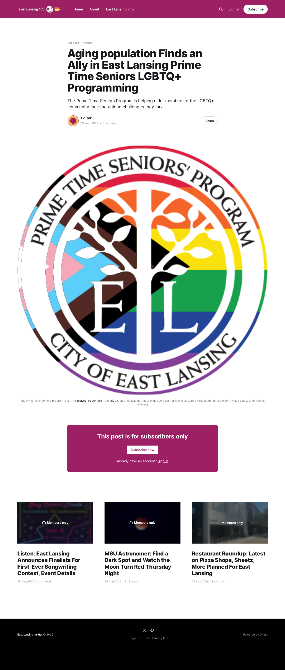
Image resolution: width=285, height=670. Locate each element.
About (94, 9)
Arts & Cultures (79, 43)
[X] (144, 630)
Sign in (233, 9)
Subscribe (256, 9)
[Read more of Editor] (73, 121)
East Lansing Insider (29, 634)
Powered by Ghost (255, 634)
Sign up (135, 638)
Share (210, 120)
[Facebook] (152, 630)
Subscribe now (142, 450)
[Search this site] (221, 9)
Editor (86, 118)
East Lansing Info (120, 9)
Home (78, 9)
